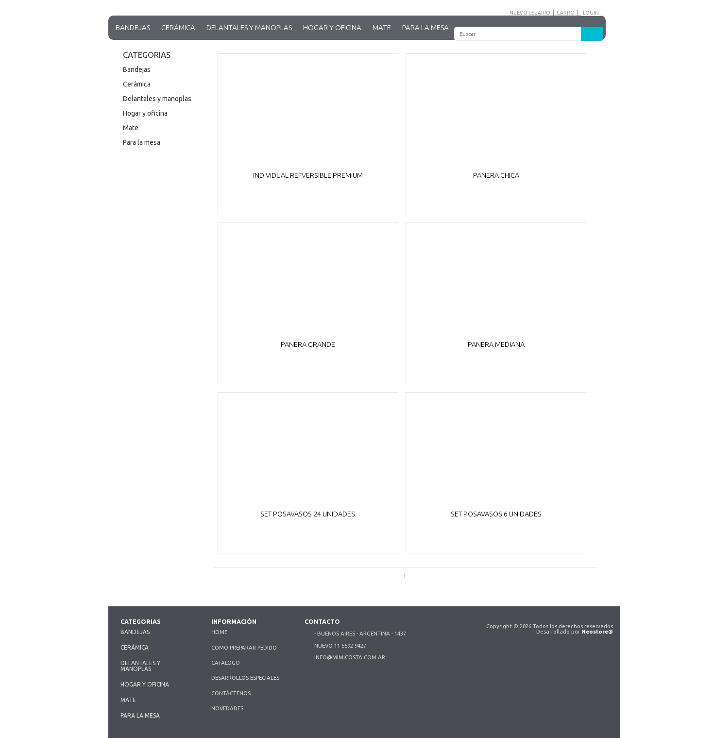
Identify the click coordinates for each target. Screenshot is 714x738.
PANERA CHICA (496, 175)
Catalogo (225, 662)
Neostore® (597, 631)
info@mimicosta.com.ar (349, 657)
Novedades (227, 708)
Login (591, 13)
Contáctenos (231, 693)
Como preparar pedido (244, 647)
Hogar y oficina (332, 27)
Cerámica (178, 27)
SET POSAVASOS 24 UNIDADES (307, 514)
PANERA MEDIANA (496, 344)
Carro (566, 13)
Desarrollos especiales (245, 677)
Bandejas (133, 27)
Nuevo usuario (530, 13)
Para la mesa (425, 27)
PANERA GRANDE (308, 344)
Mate (382, 27)
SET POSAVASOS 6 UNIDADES (496, 514)
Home (219, 632)
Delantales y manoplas (249, 27)
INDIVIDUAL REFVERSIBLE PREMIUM (308, 175)
